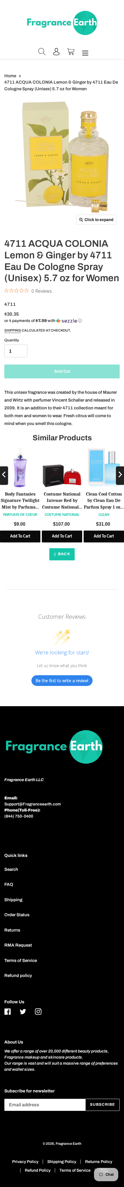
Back (64, 554)
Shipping (12, 330)
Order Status (16, 914)
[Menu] (83, 52)
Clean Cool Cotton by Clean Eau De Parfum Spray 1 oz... (104, 501)
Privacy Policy (25, 1162)
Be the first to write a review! (62, 680)
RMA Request (18, 945)
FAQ (8, 884)
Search (11, 869)
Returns (12, 930)
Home (10, 75)
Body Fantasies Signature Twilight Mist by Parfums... (20, 501)
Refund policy (18, 975)
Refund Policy (37, 1170)
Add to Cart (20, 536)
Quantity (11, 340)
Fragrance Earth (68, 1144)
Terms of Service (20, 960)
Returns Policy (98, 1162)
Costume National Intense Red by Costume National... (62, 501)
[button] (43, 320)
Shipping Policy (61, 1162)
